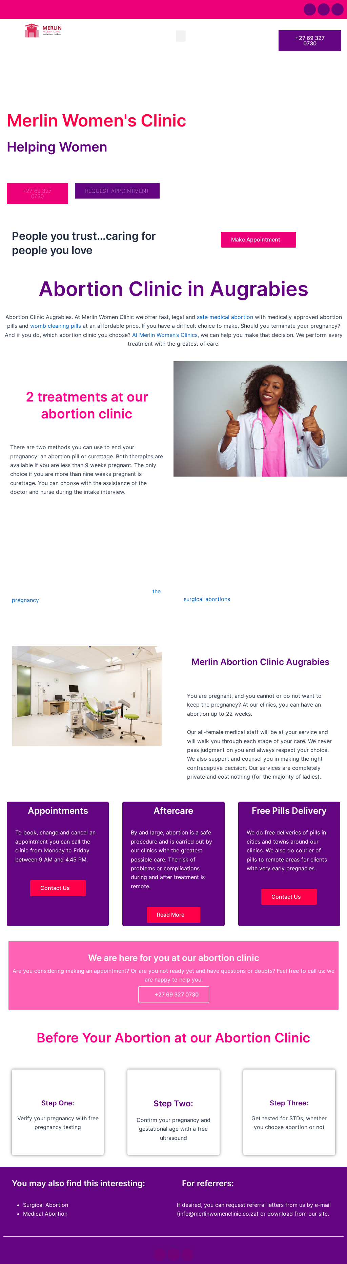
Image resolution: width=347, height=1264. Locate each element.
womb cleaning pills (55, 325)
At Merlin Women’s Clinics (165, 334)
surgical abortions (207, 599)
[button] (181, 36)
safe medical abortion (225, 317)
